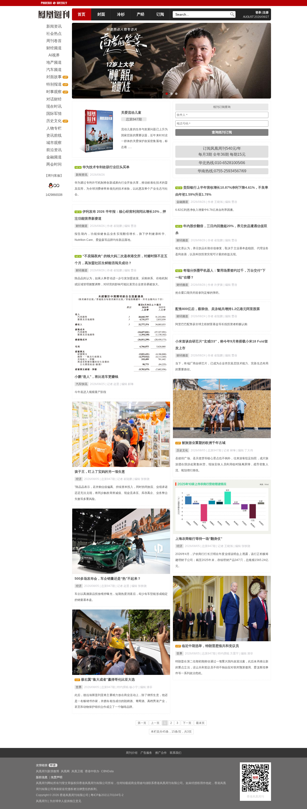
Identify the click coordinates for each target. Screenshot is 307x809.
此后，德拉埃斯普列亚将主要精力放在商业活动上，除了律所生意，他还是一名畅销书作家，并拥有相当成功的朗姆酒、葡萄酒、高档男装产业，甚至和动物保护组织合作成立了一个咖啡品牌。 (121, 701)
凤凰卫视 (77, 771)
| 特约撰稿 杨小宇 (127, 687)
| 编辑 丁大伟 (244, 450)
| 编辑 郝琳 (127, 384)
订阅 (160, 14)
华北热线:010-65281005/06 (222, 163)
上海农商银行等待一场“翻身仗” (198, 539)
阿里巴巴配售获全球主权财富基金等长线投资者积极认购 (211, 324)
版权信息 (41, 777)
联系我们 (175, 752)
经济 (79, 479)
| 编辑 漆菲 (246, 653)
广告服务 (146, 752)
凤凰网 (65, 771)
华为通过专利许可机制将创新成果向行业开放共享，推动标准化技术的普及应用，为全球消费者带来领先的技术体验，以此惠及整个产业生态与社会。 (121, 188)
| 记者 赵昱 (113, 384)
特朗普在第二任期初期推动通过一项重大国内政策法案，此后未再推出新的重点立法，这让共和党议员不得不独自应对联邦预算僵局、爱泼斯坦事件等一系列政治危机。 (221, 667)
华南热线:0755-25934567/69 (222, 171)
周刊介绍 (131, 752)
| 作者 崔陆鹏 (114, 226)
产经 (140, 14)
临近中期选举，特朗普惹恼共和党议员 (210, 646)
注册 (266, 12)
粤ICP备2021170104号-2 (107, 795)
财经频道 (81, 226)
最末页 (200, 723)
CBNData (107, 771)
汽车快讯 (81, 384)
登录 (258, 12)
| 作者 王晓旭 (215, 202)
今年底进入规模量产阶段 (90, 392)
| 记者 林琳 (229, 450)
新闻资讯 (81, 174)
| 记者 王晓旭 (225, 546)
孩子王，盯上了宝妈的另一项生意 (100, 471)
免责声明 (56, 777)
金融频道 (182, 202)
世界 (179, 653)
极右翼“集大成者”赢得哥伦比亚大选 (108, 679)
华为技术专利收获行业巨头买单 (106, 167)
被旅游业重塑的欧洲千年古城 (203, 443)
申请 (52, 765)
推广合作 (161, 752)
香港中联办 (92, 771)
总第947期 (134, 119)
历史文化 (182, 450)
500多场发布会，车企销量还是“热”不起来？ (108, 578)
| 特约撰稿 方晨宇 (227, 653)
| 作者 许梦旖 (215, 284)
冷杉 (121, 14)
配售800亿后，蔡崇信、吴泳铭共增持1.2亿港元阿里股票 (217, 309)
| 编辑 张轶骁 (141, 479)
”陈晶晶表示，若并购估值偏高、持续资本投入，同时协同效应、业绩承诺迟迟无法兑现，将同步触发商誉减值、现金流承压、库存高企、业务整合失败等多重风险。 (121, 493)
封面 (101, 14)
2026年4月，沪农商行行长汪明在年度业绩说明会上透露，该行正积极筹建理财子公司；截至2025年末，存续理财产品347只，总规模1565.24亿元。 (221, 560)
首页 (81, 14)
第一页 (142, 723)
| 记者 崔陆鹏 (124, 479)
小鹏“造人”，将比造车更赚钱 (96, 377)
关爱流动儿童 (131, 112)
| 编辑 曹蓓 (230, 202)
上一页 (155, 723)
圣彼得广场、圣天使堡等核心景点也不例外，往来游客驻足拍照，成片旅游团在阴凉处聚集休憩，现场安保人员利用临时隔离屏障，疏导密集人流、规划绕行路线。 (221, 464)
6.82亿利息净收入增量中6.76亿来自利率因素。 (205, 210)
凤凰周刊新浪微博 (47, 771)
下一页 (187, 723)
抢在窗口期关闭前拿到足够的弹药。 (198, 292)
